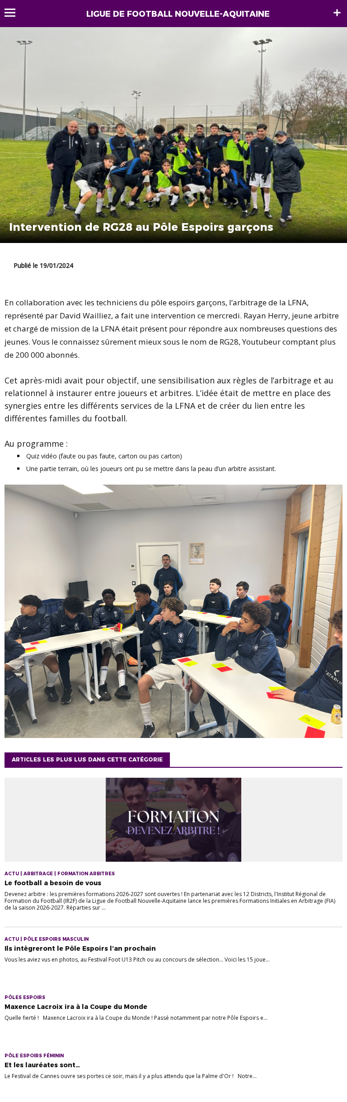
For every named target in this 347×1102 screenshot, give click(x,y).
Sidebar (337, 12)
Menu (14, 12)
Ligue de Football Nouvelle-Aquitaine (178, 14)
